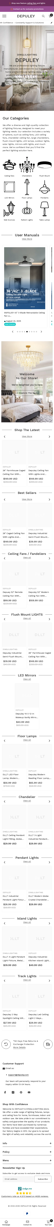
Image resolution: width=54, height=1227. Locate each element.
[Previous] (4, 436)
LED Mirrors (9, 198)
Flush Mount (44, 176)
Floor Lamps (27, 198)
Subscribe (43, 1179)
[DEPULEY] (9, 166)
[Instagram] (13, 1092)
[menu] (4, 16)
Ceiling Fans (9, 176)
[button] (12, 332)
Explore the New (28, 393)
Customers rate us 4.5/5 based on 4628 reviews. (24, 1196)
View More (27, 239)
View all (27, 558)
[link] (44, 210)
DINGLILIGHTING (35, 530)
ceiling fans (32, 3)
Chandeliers (27, 176)
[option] (14, 463)
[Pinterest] (21, 1092)
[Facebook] (5, 1092)
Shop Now (28, 87)
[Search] (43, 16)
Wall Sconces (9, 220)
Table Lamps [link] (44, 220)
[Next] (49, 436)
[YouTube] (29, 1092)
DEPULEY (7, 467)
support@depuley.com (18, 1075)
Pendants (44, 198)
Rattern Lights (27, 220)
